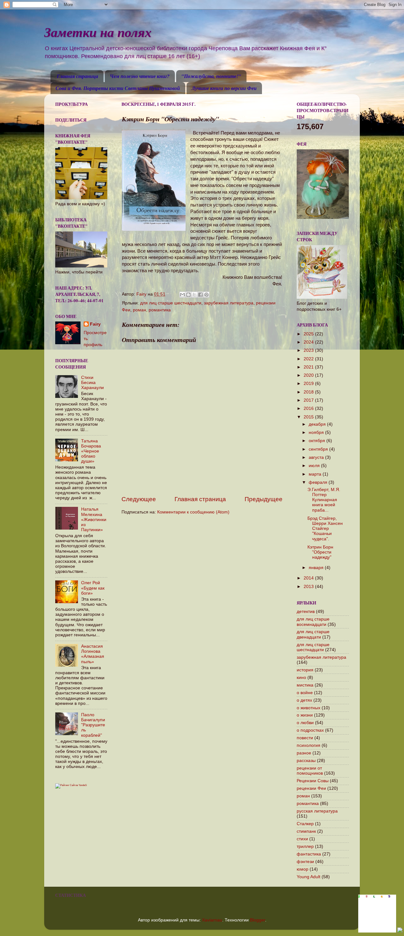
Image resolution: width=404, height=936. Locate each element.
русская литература (317, 811)
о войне (305, 692)
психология (308, 745)
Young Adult (308, 876)
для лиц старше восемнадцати (313, 622)
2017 (309, 400)
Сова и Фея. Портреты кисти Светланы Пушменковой (118, 88)
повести (305, 737)
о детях (304, 700)
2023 (309, 350)
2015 (309, 417)
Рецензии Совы (313, 780)
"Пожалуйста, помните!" (211, 76)
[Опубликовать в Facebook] (200, 294)
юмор (302, 869)
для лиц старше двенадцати (313, 634)
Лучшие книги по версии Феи (224, 88)
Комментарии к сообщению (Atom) (193, 512)
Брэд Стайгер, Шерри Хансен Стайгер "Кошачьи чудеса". (325, 528)
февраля (319, 482)
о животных (308, 707)
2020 (309, 375)
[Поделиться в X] (194, 294)
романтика (160, 310)
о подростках (310, 730)
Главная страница (77, 76)
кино (301, 677)
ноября (317, 432)
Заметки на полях (98, 32)
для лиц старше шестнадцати (170, 303)
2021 (309, 367)
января (317, 567)
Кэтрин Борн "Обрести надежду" (320, 552)
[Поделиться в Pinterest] (206, 294)
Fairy (95, 324)
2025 (309, 334)
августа (317, 457)
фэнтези (305, 861)
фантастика (309, 854)
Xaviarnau (212, 920)
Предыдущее (263, 499)
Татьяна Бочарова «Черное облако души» (91, 451)
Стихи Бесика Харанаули (92, 382)
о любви (305, 722)
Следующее (139, 499)
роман (139, 310)
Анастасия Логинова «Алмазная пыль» (92, 654)
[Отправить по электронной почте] (182, 294)
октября (317, 440)
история (305, 670)
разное (304, 753)
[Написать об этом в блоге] (188, 294)
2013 (309, 586)
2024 (309, 342)
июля (315, 465)
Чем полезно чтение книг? (139, 76)
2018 (309, 392)
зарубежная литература (228, 303)
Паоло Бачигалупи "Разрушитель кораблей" (93, 725)
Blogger (257, 920)
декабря (318, 424)
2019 (309, 383)
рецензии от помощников (310, 771)
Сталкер (305, 823)
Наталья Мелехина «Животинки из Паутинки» (93, 519)
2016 (309, 408)
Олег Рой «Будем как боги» (92, 587)
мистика (305, 685)
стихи (302, 839)
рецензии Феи (311, 788)
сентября (319, 449)
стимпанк (306, 831)
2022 (309, 359)
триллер (305, 846)
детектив (306, 611)
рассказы (306, 760)
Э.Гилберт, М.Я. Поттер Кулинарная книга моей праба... (323, 500)
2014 (309, 578)
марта (316, 474)
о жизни (305, 715)
